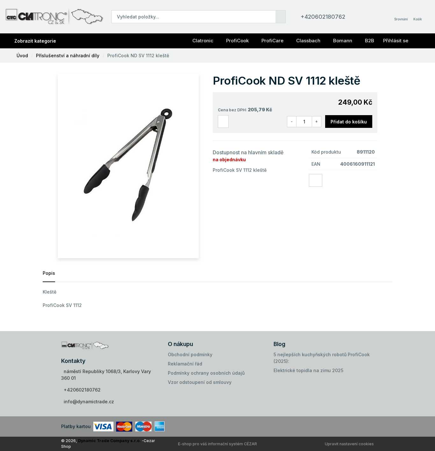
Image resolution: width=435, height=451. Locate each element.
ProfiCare (272, 41)
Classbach (308, 41)
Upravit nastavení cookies (349, 443)
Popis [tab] (49, 273)
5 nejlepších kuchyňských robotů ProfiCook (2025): (322, 358)
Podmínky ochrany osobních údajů (206, 373)
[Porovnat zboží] (223, 121)
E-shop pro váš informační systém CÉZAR (217, 443)
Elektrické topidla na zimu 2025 (308, 370)
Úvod (22, 55)
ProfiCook (237, 41)
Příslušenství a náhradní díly (67, 55)
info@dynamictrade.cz (89, 401)
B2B (369, 41)
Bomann (342, 41)
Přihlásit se (395, 41)
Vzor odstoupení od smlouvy (200, 382)
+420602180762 (323, 16)
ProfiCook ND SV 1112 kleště (138, 55)
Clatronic (202, 41)
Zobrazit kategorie (35, 41)
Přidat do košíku (349, 121)
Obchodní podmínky (190, 354)
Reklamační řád (185, 363)
